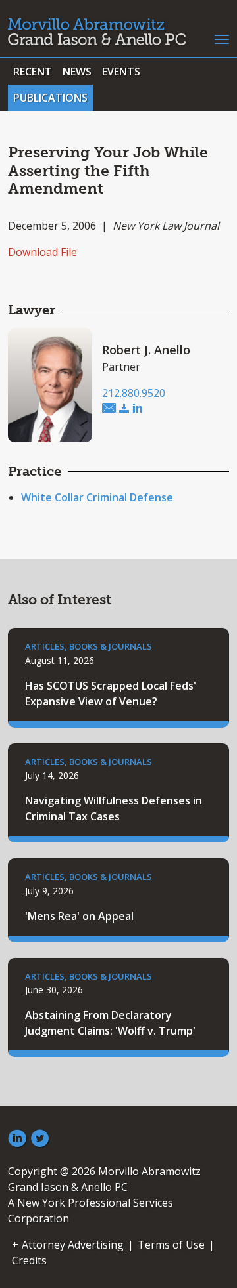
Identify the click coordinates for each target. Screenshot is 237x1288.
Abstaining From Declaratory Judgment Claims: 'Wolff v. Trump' (110, 1023)
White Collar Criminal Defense (97, 497)
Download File (42, 252)
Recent (32, 71)
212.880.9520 (133, 393)
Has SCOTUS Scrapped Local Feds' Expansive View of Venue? (110, 693)
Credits (29, 1260)
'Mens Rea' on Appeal (79, 916)
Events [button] (121, 71)
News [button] (77, 71)
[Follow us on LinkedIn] (17, 1139)
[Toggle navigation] (222, 38)
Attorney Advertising (73, 1244)
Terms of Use (171, 1244)
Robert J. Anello (146, 350)
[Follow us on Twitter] (40, 1139)
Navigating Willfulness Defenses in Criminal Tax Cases (113, 808)
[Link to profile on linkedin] (137, 409)
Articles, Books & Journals (88, 646)
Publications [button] (50, 98)
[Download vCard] (124, 409)
